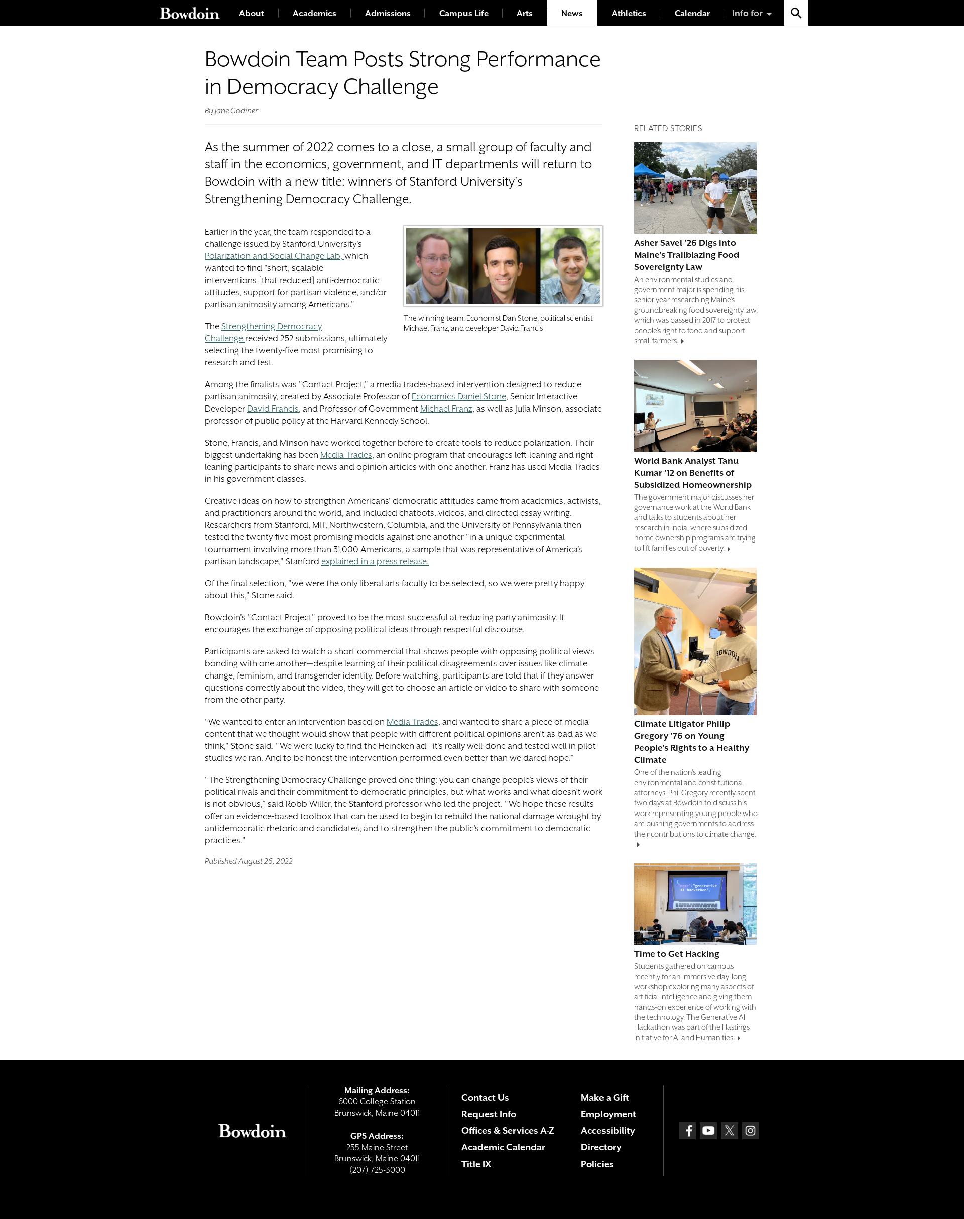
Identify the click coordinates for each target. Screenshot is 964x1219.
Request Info (488, 1114)
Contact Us (485, 1097)
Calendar (692, 13)
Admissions (388, 13)
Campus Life (464, 13)
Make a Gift (605, 1097)
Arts (525, 13)
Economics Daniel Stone (459, 396)
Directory (601, 1147)
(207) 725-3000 (377, 1170)
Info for (747, 13)
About (251, 13)
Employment (608, 1114)
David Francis (273, 408)
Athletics (629, 13)
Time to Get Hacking (676, 954)
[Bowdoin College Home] (190, 13)
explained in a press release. (375, 561)
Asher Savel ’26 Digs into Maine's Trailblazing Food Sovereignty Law (687, 255)
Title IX (476, 1164)
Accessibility (608, 1130)
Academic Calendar (503, 1147)
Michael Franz (446, 408)
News (572, 13)
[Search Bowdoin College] (796, 13)
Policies (597, 1164)
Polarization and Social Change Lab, (274, 256)
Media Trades (346, 455)
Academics (314, 13)
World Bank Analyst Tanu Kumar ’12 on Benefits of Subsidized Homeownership (693, 473)
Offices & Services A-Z (507, 1130)
